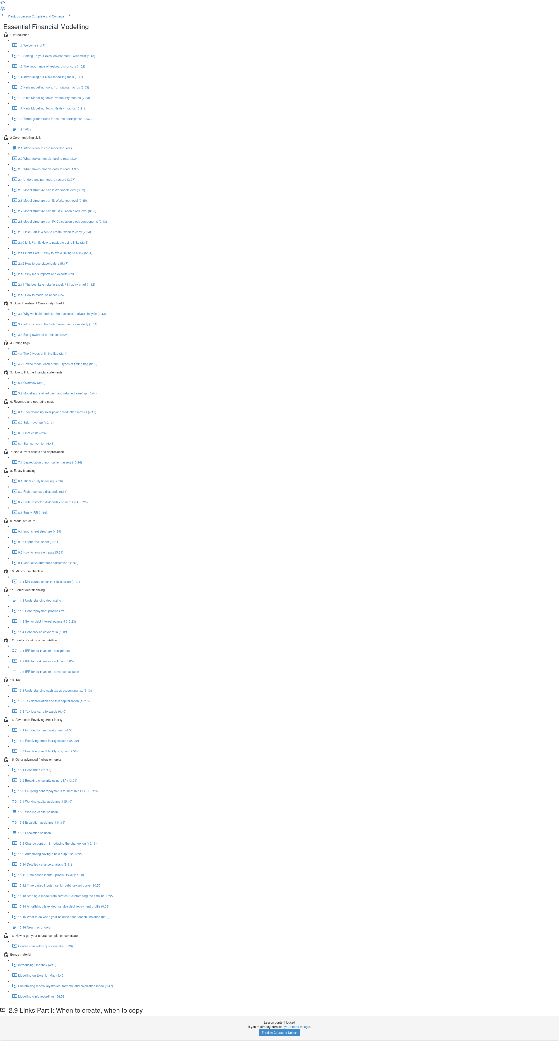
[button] (2, 4)
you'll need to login (297, 1026)
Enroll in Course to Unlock (279, 1032)
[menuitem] (2, 10)
